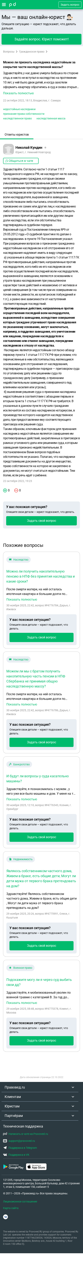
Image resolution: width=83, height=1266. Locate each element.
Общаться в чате (21, 161)
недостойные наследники (19, 109)
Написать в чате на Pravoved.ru (28, 1133)
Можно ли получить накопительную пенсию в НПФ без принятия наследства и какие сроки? (40, 576)
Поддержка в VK (18, 1154)
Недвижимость (23, 859)
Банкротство (21, 764)
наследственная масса (50, 118)
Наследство (20, 559)
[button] (41, 83)
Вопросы (8, 51)
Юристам (12, 1106)
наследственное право (17, 118)
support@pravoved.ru (21, 1140)
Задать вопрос (70, 4)
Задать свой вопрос (41, 521)
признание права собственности (23, 113)
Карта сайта (11, 1208)
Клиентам (13, 1097)
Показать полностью (21, 599)
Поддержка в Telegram (22, 1147)
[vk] (5, 1216)
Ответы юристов (17, 134)
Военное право (22, 967)
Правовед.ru (15, 1087)
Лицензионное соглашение (20, 1201)
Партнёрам (14, 1116)
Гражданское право (31, 51)
